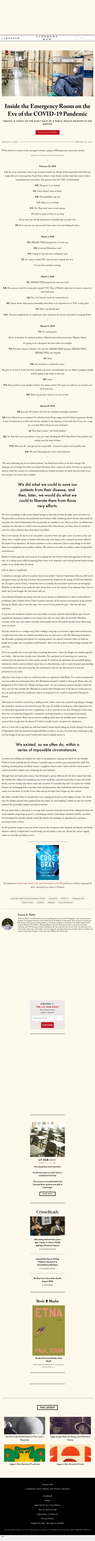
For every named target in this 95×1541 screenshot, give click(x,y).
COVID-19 (64, 898)
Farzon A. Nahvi (10, 142)
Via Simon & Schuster (47, 132)
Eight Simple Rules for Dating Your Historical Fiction (70, 1438)
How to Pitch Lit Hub (47, 1509)
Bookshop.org (56, 1530)
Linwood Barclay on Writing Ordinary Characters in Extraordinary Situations (47, 1262)
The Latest (47, 1407)
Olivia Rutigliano (49, 1249)
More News (47, 1194)
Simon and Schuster (66, 902)
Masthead (47, 1496)
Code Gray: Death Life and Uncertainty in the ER (28, 898)
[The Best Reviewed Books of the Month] (48, 1331)
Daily (47, 1159)
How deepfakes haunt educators (47, 1166)
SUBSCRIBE (47, 1025)
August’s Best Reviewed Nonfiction (24, 1464)
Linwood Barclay (49, 1269)
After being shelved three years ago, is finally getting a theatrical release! (47, 1242)
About (47, 1500)
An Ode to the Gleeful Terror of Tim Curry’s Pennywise (25, 1438)
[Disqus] (47, 963)
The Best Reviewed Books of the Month (48, 1359)
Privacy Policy (47, 1518)
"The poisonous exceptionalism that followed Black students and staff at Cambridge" (47, 1184)
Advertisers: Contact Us (47, 1514)
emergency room (78, 898)
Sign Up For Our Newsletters (47, 1505)
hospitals (40, 902)
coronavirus (53, 898)
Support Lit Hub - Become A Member (47, 1523)
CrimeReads (48, 1285)
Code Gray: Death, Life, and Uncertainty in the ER (40, 884)
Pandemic (51, 902)
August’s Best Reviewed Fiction (70, 1464)
